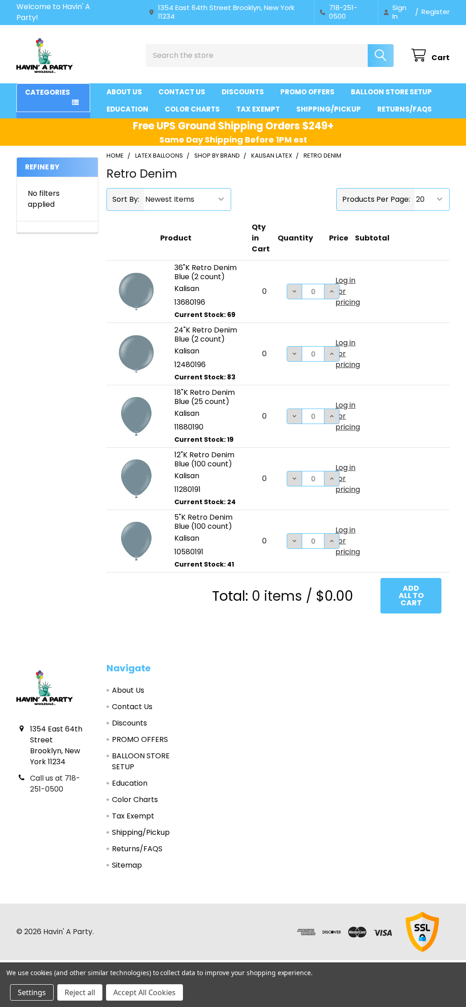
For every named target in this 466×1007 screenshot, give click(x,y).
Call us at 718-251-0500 (55, 783)
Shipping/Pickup (328, 109)
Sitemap (127, 865)
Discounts (243, 92)
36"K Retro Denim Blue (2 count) (205, 272)
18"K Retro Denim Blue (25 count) (204, 397)
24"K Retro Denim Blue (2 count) (205, 334)
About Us (124, 92)
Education (127, 109)
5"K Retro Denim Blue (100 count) (203, 522)
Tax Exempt (258, 109)
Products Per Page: (376, 199)
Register (435, 11)
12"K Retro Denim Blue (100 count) (204, 459)
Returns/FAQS (404, 109)
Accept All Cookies (144, 992)
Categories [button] (47, 92)
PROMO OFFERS (307, 92)
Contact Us (181, 92)
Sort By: (125, 199)
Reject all (80, 992)
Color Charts (192, 109)
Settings (32, 992)
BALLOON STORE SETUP (391, 92)
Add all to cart (411, 595)
